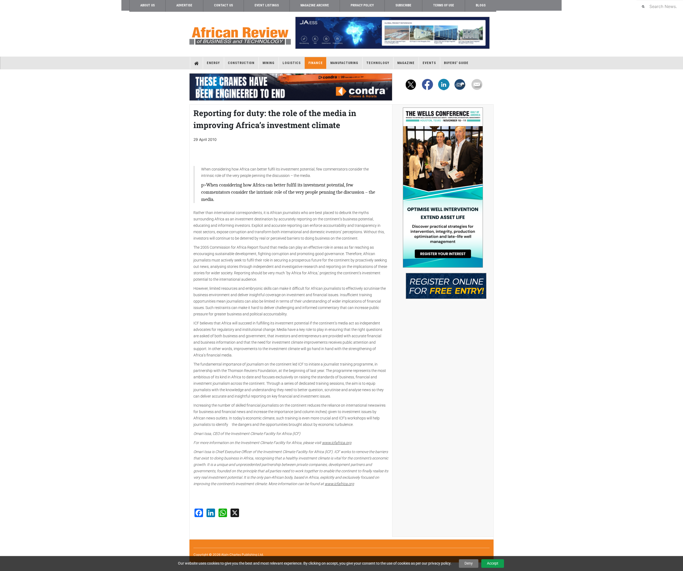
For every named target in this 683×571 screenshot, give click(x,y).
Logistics (292, 63)
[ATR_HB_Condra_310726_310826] (291, 87)
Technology (377, 63)
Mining (269, 63)
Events (429, 63)
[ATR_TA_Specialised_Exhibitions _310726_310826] (443, 283)
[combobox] (660, 6)
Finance (315, 63)
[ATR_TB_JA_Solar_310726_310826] (392, 33)
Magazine (406, 63)
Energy (213, 63)
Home (196, 63)
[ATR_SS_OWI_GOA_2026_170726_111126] (443, 188)
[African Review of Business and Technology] (240, 34)
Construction (241, 63)
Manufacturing (344, 63)
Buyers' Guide (456, 63)
